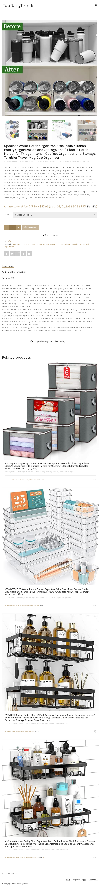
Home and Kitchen (11, 161)
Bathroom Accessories (17, 723)
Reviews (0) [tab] (8, 278)
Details (91, 206)
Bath (6, 723)
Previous (3, 65)
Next (95, 65)
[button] (95, 731)
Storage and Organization (80, 161)
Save (19, 253)
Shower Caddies (62, 723)
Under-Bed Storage (66, 472)
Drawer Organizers (32, 597)
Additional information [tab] (14, 271)
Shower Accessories (47, 723)
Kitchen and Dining (26, 161)
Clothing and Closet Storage (15, 472)
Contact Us (13, 874)
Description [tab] (8, 266)
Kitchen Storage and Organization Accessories (51, 161)
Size (7, 214)
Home (2, 874)
